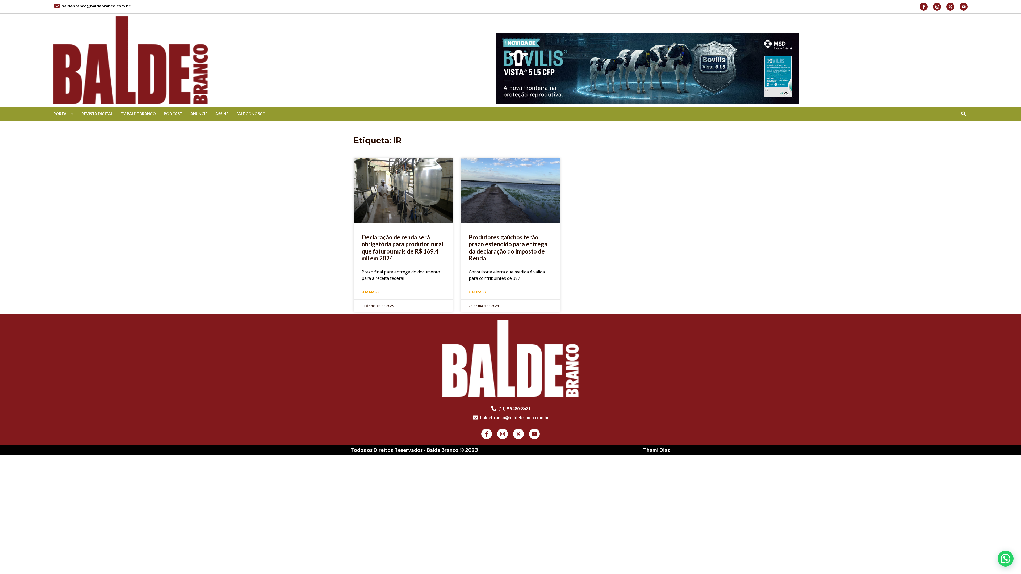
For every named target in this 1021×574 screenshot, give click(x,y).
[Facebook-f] (924, 7)
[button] (963, 114)
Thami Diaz (656, 450)
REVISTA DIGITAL (97, 113)
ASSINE (221, 113)
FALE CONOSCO (251, 113)
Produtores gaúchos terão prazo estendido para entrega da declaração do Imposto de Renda (508, 248)
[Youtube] (964, 7)
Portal (60, 113)
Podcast (173, 113)
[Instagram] (937, 7)
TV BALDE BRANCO (138, 113)
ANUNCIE (198, 113)
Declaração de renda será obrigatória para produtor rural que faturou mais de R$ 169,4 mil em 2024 (402, 248)
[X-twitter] (950, 7)
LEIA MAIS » (370, 292)
